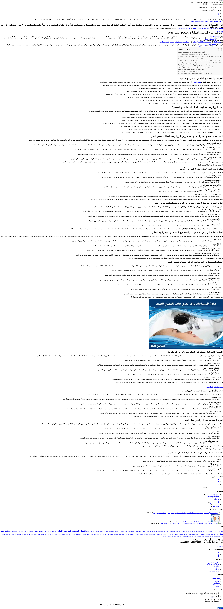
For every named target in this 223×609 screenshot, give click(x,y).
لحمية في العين (179, 536)
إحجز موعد (220, 546)
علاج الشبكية (44, 534)
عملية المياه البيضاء (205, 536)
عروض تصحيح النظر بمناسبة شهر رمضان (148, 534)
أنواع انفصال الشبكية (166, 531)
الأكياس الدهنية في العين (212, 494)
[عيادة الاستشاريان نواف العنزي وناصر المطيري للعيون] (207, 21)
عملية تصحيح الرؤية (197, 536)
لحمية (218, 586)
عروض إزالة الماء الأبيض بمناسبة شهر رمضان (165, 534)
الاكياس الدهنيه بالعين (53, 531)
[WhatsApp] (219, 16)
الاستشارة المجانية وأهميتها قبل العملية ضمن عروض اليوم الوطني (196, 67)
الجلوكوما (217, 498)
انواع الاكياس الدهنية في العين (32, 531)
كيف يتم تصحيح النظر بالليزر (187, 536)
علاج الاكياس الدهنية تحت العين (53, 534)
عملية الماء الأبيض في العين (214, 536)
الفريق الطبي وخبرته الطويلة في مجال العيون (191, 71)
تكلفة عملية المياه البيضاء (205, 534)
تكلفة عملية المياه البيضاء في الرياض (193, 534)
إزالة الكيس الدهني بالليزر (146, 531)
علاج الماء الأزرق (27, 534)
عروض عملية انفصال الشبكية (118, 534)
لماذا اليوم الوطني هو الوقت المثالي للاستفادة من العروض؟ (194, 54)
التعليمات (217, 566)
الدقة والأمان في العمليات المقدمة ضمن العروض (191, 69)
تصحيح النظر (217, 42)
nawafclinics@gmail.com (211, 598)
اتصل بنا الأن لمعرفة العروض (214, 387)
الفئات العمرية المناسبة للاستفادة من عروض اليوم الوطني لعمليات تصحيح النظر (199, 60)
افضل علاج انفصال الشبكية (91, 531)
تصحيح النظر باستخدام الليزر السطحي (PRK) (17, 531)
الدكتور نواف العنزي (214, 562)
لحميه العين (174, 536)
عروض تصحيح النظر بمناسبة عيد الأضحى (132, 534)
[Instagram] (219, 13)
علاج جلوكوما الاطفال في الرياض (162, 513)
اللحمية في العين (215, 503)
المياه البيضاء (46, 531)
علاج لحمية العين (13, 534)
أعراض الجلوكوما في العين (218, 531)
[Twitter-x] (219, 15)
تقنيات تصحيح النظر (214, 534)
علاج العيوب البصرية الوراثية (36, 534)
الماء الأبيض (216, 579)
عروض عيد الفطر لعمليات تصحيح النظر (67, 534)
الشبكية (217, 499)
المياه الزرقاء (41, 531)
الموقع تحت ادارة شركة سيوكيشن (114, 604)
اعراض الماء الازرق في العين (103, 531)
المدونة (217, 567)
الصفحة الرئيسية (215, 36)
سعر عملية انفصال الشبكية (180, 534)
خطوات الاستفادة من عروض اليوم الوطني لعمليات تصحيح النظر (195, 65)
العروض (217, 501)
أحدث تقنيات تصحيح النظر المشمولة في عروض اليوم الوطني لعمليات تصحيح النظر (200, 56)
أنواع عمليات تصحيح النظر (157, 531)
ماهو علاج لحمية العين (167, 536)
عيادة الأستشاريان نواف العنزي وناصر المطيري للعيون (174, 42)
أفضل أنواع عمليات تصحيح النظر (198, 531)
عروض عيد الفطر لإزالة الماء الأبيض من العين (84, 534)
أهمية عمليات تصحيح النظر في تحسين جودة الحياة (192, 52)
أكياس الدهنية (216, 584)
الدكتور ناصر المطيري (213, 564)
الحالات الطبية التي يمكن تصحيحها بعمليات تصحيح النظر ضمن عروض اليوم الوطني (200, 62)
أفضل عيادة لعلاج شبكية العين (176, 531)
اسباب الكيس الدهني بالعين (135, 531)
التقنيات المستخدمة (214, 496)
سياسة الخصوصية (214, 571)
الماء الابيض (216, 504)
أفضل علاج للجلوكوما (187, 531)
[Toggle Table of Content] (219, 49)
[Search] (205, 4)
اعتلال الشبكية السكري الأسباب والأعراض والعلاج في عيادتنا (194, 521)
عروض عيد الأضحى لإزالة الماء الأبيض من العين (103, 534)
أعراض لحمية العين (208, 531)
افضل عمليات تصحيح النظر (72, 530)
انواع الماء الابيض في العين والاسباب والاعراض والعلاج (174, 523)
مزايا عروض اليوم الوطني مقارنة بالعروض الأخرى (192, 58)
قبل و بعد (217, 569)
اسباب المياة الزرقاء (126, 531)
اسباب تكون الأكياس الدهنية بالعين (115, 531)
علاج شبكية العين (20, 534)
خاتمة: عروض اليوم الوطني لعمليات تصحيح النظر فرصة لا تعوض (196, 73)
